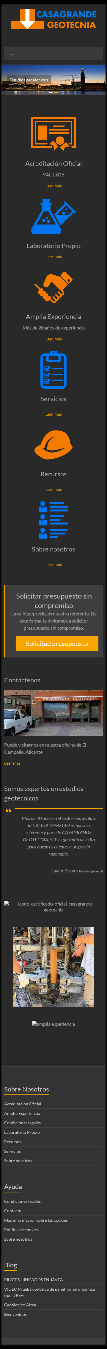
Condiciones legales (22, 1122)
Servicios (53, 399)
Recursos (53, 474)
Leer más (53, 185)
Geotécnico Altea (20, 1304)
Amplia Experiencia (53, 316)
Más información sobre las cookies (36, 1220)
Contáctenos (22, 680)
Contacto (12, 1210)
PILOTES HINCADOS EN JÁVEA (33, 1279)
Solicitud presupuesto (57, 643)
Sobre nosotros (53, 549)
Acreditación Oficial (53, 163)
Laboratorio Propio (54, 246)
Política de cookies (21, 1229)
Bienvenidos (15, 1314)
